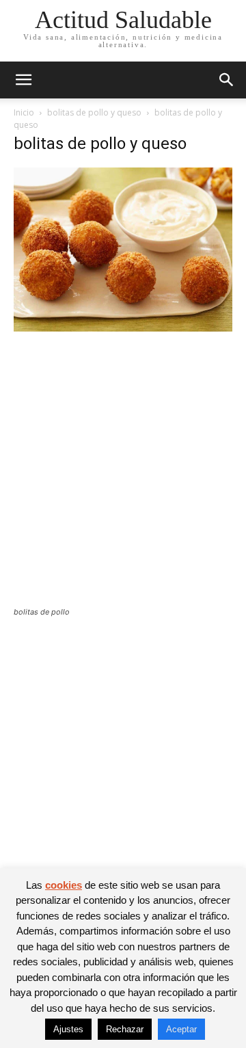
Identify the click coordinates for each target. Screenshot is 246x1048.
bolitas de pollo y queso (94, 112)
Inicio (24, 112)
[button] (23, 80)
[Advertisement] (123, 478)
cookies (63, 885)
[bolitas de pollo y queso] (123, 328)
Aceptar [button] (181, 1029)
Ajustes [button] (68, 1029)
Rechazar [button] (125, 1029)
